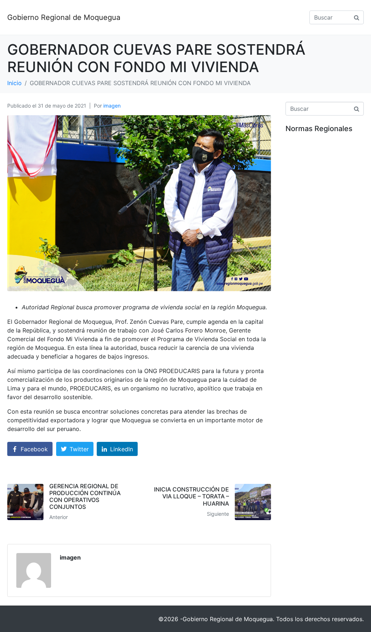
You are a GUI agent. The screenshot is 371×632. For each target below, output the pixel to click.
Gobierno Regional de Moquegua (63, 17)
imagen (112, 105)
